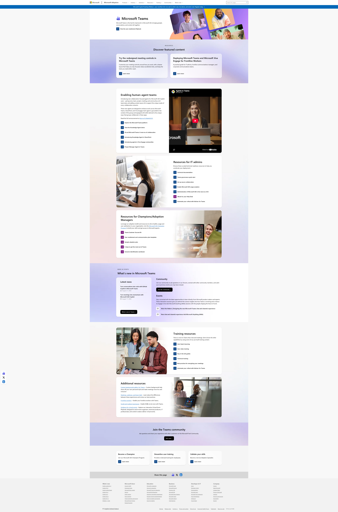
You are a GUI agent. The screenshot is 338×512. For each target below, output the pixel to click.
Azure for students (151, 500)
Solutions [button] (142, 2)
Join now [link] (168, 438)
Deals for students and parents (153, 498)
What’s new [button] (179, 2)
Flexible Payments (128, 503)
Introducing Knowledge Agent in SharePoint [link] (138, 137)
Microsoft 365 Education (152, 492)
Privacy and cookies (183, 509)
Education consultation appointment (154, 494)
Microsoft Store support (130, 490)
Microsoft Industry (173, 498)
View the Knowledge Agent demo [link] (135, 127)
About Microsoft (216, 488)
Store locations (128, 496)
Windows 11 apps (106, 500)
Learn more (126, 73)
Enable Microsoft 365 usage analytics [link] (188, 187)
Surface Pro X (105, 492)
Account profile (128, 486)
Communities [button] (168, 2)
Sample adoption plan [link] (131, 242)
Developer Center (195, 488)
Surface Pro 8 (105, 488)
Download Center (128, 488)
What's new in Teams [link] (128, 312)
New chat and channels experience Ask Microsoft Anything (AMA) (182, 314)
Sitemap (161, 509)
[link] (173, 475)
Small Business (172, 500)
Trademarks (213, 509)
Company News (216, 490)
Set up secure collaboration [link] (185, 182)
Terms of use (193, 509)
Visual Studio (194, 500)
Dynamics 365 (172, 490)
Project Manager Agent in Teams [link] (134, 147)
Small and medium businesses (130, 404)
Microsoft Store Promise (130, 500)
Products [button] (125, 2)
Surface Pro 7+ (106, 498)
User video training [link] (183, 349)
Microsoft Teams (172, 496)
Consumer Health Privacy (203, 509)
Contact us (175, 509)
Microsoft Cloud (172, 486)
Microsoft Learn (194, 492)
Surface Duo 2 (106, 496)
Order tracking (128, 494)
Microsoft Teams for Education (153, 490)
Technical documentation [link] (185, 172)
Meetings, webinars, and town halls (131, 395)
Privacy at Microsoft (217, 492)
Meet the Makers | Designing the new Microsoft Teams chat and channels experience (188, 308)
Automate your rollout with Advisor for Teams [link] (191, 201)
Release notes (168, 509)
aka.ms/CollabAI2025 (146, 118)
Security (215, 500)
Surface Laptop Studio (107, 490)
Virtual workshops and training (131, 498)
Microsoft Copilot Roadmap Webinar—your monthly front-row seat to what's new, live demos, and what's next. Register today (168, 7)
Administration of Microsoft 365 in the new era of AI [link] (192, 192)
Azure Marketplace (195, 496)
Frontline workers (126, 400)
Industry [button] (134, 2)
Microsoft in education (151, 486)
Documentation (194, 490)
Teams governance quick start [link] (186, 177)
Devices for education (151, 488)
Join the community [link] (164, 289)
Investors (215, 494)
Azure (192, 486)
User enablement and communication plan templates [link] (140, 237)
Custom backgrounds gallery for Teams (133, 387)
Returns (126, 492)
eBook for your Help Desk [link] (185, 196)
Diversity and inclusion (218, 496)
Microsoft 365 (172, 492)
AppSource (193, 498)
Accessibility (216, 498)
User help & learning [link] (183, 344)
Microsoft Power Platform (174, 494)
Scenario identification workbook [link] (135, 252)
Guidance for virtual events (129, 407)
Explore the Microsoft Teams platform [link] (136, 123)
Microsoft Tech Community (197, 494)
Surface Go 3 (105, 494)
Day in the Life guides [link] (183, 354)
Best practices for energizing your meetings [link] (190, 363)
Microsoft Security (173, 488)
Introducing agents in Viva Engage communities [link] (139, 142)
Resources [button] (150, 2)
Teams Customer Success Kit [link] (133, 232)
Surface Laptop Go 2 (107, 486)
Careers (215, 486)
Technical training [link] (182, 358)
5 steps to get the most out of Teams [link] (135, 247)
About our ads (221, 509)
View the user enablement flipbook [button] (130, 29)
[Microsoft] (94, 2)
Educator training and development (154, 496)
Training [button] (159, 2)
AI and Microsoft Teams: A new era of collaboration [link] (140, 132)
